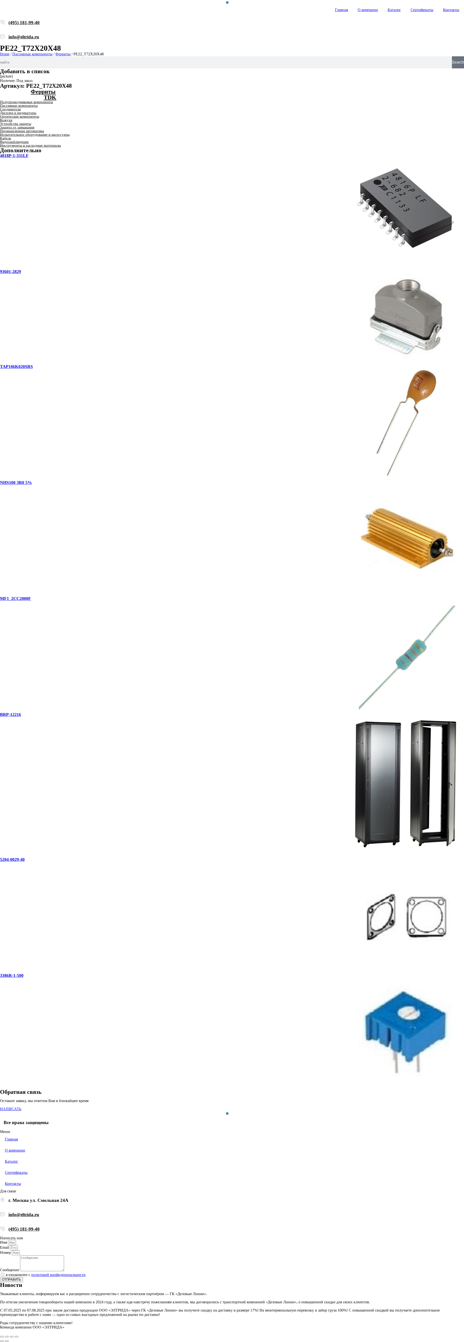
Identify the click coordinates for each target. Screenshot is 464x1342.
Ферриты (63, 54)
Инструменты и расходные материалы (30, 145)
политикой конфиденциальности (58, 1275)
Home (4, 54)
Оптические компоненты (19, 116)
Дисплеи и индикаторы (18, 113)
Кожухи (6, 120)
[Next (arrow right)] (7, 1341)
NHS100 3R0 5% (16, 482)
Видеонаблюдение (14, 142)
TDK (50, 97)
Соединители (10, 109)
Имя (4, 1242)
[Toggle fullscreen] (12, 1336)
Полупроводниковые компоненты (26, 102)
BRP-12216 (10, 714)
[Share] (7, 1336)
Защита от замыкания (17, 127)
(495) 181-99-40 (24, 22)
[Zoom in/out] (16, 1336)
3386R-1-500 (11, 975)
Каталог (394, 10)
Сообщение (10, 1270)
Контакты (451, 10)
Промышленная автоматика (22, 131)
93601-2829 (10, 271)
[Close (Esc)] (2, 1336)
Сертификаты (422, 10)
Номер (6, 1252)
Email (5, 1247)
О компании (368, 10)
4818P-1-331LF (14, 155)
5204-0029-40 (12, 859)
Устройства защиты (15, 124)
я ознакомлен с (46, 1275)
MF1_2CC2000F (15, 598)
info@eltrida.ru (23, 36)
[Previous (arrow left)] (2, 1341)
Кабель (5, 138)
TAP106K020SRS (16, 366)
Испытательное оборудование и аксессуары (35, 135)
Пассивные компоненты (32, 54)
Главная (341, 10)
